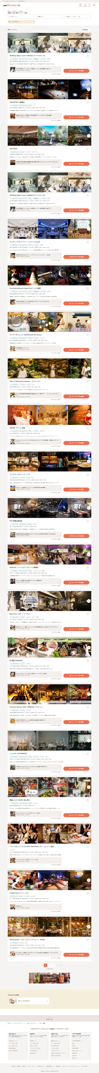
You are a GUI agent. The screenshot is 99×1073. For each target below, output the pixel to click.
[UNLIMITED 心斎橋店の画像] (49, 89)
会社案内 (13, 1066)
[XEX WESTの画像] (49, 136)
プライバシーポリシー (31, 1066)
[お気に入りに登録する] (87, 56)
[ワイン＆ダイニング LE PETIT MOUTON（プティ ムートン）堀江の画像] (49, 834)
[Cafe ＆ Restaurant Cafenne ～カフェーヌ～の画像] (49, 368)
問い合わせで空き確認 (77, 256)
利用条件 (24, 1066)
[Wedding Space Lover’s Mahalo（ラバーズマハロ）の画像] (49, 43)
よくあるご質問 (84, 1066)
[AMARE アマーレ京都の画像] (49, 415)
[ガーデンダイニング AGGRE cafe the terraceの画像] (49, 322)
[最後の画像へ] (89, 43)
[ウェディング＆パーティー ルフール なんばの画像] (49, 229)
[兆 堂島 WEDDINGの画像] (49, 647)
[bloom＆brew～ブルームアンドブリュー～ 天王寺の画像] (49, 927)
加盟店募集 (58, 1066)
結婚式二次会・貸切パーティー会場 (34, 1023)
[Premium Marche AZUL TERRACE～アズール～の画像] (49, 694)
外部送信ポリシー (41, 1066)
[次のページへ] (57, 965)
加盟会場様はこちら (50, 1066)
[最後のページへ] (61, 965)
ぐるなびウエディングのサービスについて (70, 1066)
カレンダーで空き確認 (77, 70)
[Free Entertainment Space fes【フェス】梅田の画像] (49, 275)
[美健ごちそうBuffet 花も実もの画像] (49, 787)
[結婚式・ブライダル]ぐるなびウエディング (16, 1023)
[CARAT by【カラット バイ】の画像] (49, 880)
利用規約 (18, 1066)
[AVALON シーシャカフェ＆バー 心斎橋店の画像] (49, 554)
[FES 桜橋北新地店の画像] (49, 508)
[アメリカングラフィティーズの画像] (49, 461)
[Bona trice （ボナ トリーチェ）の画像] (49, 601)
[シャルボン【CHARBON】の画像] (49, 741)
